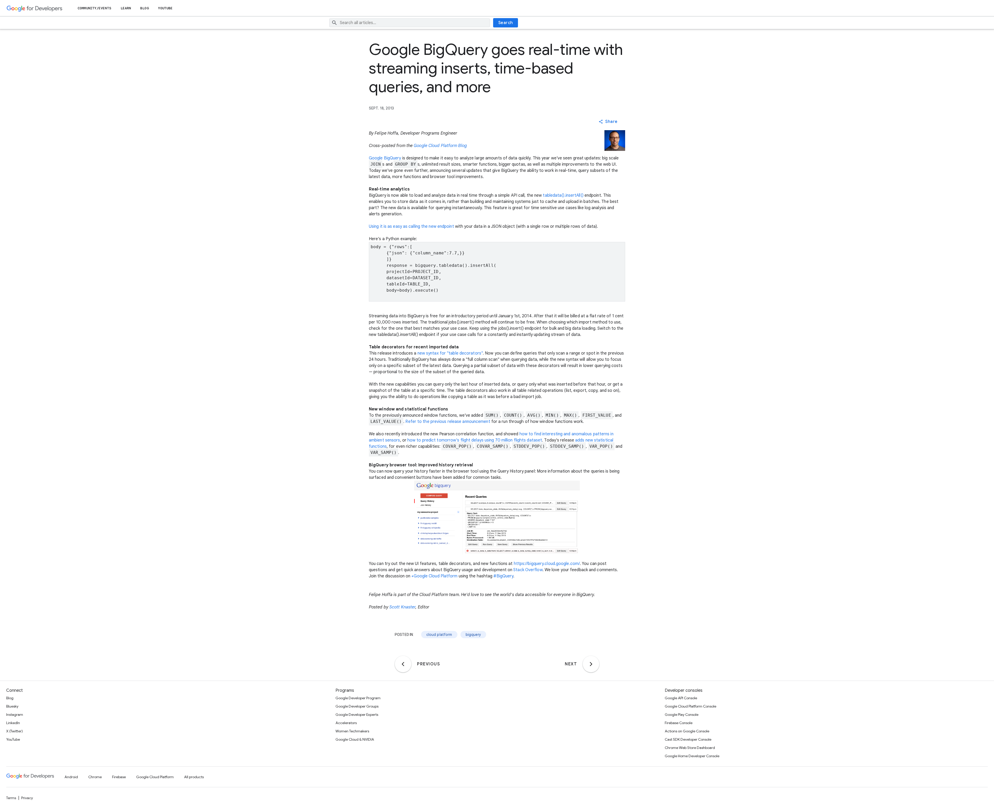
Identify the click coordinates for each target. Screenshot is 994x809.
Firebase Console (678, 722)
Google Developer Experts (356, 714)
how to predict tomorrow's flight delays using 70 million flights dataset (474, 440)
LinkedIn (13, 722)
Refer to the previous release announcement (447, 421)
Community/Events (94, 8)
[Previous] (403, 664)
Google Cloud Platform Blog (440, 145)
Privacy (27, 798)
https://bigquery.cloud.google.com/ (547, 563)
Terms (11, 798)
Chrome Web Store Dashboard (690, 747)
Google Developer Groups (356, 706)
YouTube (165, 8)
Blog (144, 8)
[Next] (591, 664)
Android (71, 777)
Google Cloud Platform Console (690, 706)
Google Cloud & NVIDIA (354, 739)
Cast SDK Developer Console (688, 739)
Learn (126, 8)
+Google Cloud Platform (434, 576)
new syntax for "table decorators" (450, 353)
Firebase (119, 777)
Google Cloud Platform (155, 777)
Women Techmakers (352, 731)
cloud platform (439, 634)
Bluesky (12, 706)
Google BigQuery (385, 158)
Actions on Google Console (687, 731)
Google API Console (681, 698)
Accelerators (346, 722)
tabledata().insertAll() (563, 195)
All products (194, 777)
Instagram (14, 714)
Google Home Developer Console (692, 756)
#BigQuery (503, 576)
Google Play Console (681, 714)
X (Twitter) (14, 731)
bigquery (473, 634)
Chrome (95, 777)
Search (505, 22)
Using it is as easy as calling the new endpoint (411, 226)
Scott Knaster (402, 607)
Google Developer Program (358, 698)
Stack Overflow (527, 569)
